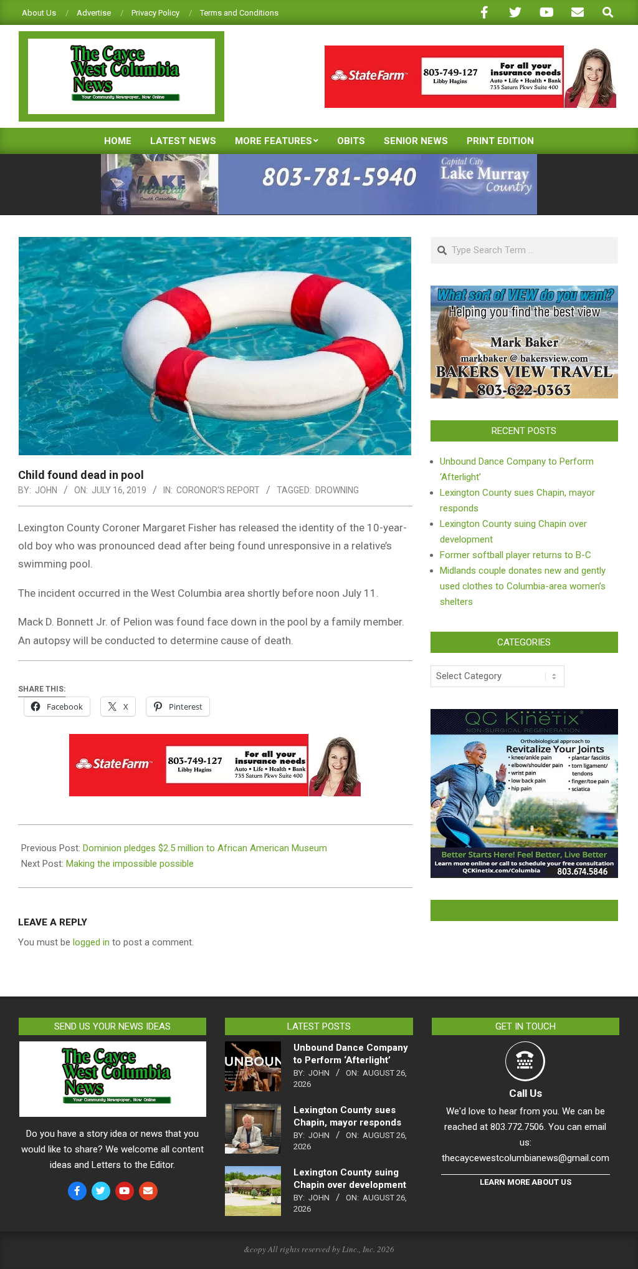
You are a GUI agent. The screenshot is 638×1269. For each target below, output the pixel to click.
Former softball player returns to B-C (515, 555)
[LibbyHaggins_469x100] (470, 50)
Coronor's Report (218, 490)
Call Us (525, 1093)
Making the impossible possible (130, 863)
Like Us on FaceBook (524, 910)
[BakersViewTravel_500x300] (524, 293)
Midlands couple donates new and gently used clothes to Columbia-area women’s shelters (523, 586)
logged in (91, 942)
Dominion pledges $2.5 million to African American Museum (205, 848)
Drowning (337, 490)
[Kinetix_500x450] (524, 716)
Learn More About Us (525, 1182)
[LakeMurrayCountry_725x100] (319, 159)
